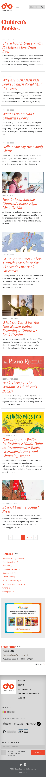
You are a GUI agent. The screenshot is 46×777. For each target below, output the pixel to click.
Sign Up (38, 753)
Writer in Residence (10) (11, 580)
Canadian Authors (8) (10, 562)
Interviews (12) (8, 566)
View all (38, 664)
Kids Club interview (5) (11, 569)
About (21, 698)
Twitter (21, 764)
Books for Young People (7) (13, 558)
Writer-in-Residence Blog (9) (13, 584)
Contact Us (23, 773)
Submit (43, 7)
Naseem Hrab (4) (9, 573)
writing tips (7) (8, 591)
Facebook (25, 764)
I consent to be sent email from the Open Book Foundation (16, 753)
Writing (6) (6, 588)
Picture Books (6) (9, 577)
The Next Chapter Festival (15, 654)
